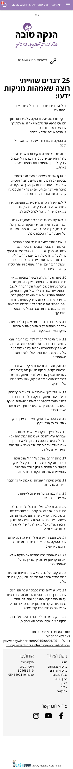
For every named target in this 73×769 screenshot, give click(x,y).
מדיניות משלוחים (57, 666)
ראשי (64, 662)
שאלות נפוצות (59, 674)
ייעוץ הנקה (61, 679)
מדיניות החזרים (58, 670)
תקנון (64, 683)
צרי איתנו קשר (54, 706)
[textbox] (37, 15)
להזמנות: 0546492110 (32, 60)
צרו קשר (62, 691)
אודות (64, 687)
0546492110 (17, 674)
